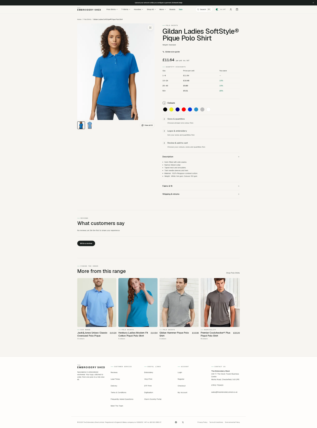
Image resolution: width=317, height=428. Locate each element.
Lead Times (115, 379)
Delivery (114, 386)
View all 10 (149, 125)
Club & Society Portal (152, 399)
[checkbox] (165, 109)
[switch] (221, 9)
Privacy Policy (202, 422)
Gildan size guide (172, 52)
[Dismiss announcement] (313, 2)
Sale (181, 9)
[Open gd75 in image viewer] (116, 71)
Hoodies (137, 9)
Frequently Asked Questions (122, 399)
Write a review (86, 243)
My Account (182, 392)
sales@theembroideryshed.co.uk (224, 392)
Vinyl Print (148, 379)
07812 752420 (217, 385)
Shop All (150, 9)
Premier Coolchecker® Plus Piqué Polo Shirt (215, 334)
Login (180, 372)
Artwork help (177, 3)
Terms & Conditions (118, 392)
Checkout (181, 386)
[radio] (81, 125)
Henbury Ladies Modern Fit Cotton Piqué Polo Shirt (133, 334)
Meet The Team (117, 406)
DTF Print (148, 386)
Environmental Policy (232, 422)
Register (181, 379)
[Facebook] (176, 422)
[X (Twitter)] (183, 422)
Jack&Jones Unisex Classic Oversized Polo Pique (92, 334)
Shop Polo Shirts (233, 273)
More (161, 9)
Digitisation (148, 392)
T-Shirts (124, 9)
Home (79, 19)
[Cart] (237, 9)
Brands (172, 9)
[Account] (231, 9)
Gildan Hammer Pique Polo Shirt (174, 334)
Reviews (114, 372)
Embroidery (148, 372)
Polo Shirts (111, 9)
